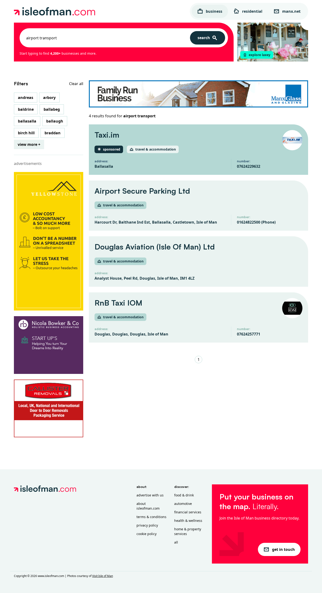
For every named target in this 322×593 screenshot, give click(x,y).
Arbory (49, 97)
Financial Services (187, 512)
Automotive (183, 503)
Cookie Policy (146, 534)
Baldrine (26, 109)
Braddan (53, 132)
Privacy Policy (147, 525)
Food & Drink (184, 495)
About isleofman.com (148, 506)
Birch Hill (26, 132)
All (176, 542)
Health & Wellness (188, 520)
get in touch (283, 549)
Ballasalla (27, 121)
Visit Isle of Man (102, 576)
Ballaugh (54, 121)
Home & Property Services (187, 531)
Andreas (25, 97)
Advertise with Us (150, 495)
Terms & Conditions (151, 517)
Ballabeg (52, 109)
